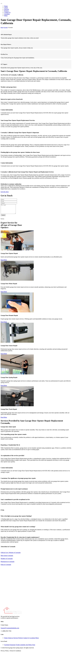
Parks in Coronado (6, 564)
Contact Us (7, 12)
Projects (6, 11)
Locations (7, 14)
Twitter (18, 645)
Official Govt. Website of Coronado (11, 552)
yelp (26, 645)
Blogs (5, 15)
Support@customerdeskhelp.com (10, 628)
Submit (3, 215)
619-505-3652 (5, 192)
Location (6, 27)
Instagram (12, 645)
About (6, 7)
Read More (4, 260)
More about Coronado (7, 555)
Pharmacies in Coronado (7, 561)
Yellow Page (31, 645)
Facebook (7, 645)
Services (6, 9)
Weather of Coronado (7, 558)
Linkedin (22, 645)
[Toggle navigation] (1, 3)
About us (10, 638)
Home (6, 6)
